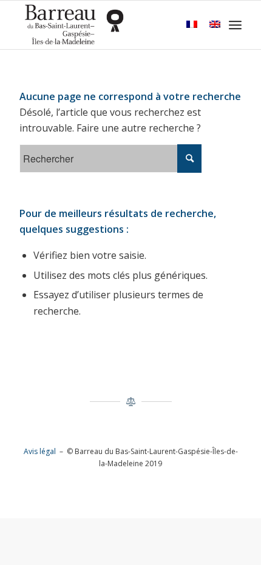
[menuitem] (235, 24)
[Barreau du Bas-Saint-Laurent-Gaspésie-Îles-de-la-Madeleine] (108, 25)
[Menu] (235, 24)
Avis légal (40, 451)
